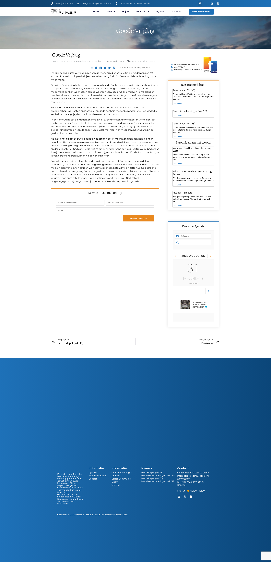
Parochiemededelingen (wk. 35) (157, 481)
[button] (200, 3)
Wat (109, 11)
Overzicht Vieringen (122, 472)
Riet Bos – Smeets (182, 192)
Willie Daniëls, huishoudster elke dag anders (192, 173)
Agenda (160, 11)
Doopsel (116, 475)
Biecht (115, 482)
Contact (177, 11)
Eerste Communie (121, 478)
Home (96, 11)
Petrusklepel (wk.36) (184, 90)
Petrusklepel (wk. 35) (184, 123)
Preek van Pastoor (148, 61)
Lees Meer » (177, 103)
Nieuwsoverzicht (97, 475)
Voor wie (141, 11)
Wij (124, 11)
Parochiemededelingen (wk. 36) (190, 111)
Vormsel (116, 485)
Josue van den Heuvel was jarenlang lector (192, 149)
